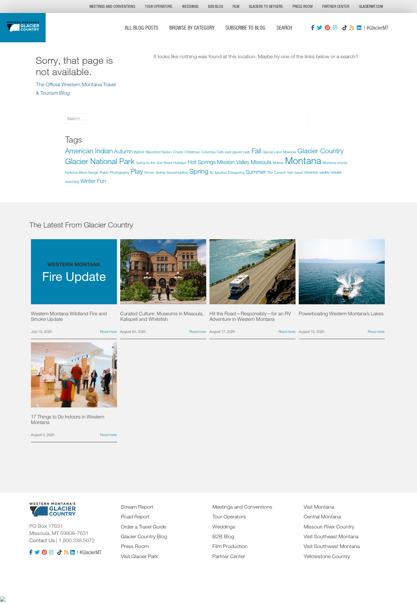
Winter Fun (93, 180)
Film (236, 6)
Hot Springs (202, 161)
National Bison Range (81, 172)
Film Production (230, 546)
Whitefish (311, 172)
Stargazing (236, 172)
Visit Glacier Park (139, 556)
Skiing (160, 172)
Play (137, 171)
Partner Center (335, 6)
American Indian (89, 150)
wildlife (325, 172)
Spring (198, 171)
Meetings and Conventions (112, 6)
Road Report (135, 516)
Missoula (261, 161)
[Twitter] (319, 27)
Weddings (190, 6)
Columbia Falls (212, 152)
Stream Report (137, 507)
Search (284, 27)
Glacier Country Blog (144, 536)
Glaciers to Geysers (266, 6)
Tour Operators (158, 6)
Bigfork (139, 152)
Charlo (178, 152)
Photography (119, 172)
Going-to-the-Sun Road (154, 162)
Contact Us (42, 540)
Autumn (123, 151)
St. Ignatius (218, 172)
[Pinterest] (327, 27)
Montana (303, 160)
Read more (108, 331)
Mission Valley (233, 161)
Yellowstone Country (327, 556)
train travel (295, 172)
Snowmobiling (177, 172)
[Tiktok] (344, 27)
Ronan (149, 172)
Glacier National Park (100, 161)
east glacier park (237, 152)
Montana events (335, 162)
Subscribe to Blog (245, 27)
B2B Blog (215, 6)
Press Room (302, 6)
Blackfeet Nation (159, 152)
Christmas (192, 152)
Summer (256, 171)
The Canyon (276, 172)
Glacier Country (320, 150)
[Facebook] (312, 27)
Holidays (179, 162)
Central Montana (322, 516)
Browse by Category (191, 27)
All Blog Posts (141, 27)
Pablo (104, 172)
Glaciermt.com (371, 6)
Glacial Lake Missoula (279, 152)
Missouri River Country (329, 526)
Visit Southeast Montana (331, 536)
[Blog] (352, 27)
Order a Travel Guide (143, 526)
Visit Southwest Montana (332, 546)
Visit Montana (319, 507)
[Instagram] (335, 27)
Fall (256, 150)
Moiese (278, 162)
